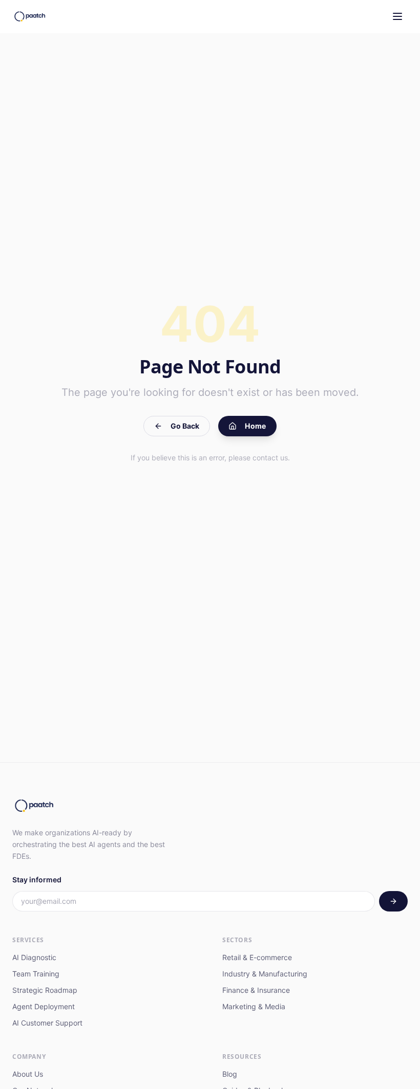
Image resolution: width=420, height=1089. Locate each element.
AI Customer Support (47, 1022)
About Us (27, 1074)
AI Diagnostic (34, 957)
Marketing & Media (253, 1006)
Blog (229, 1074)
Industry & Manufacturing (264, 973)
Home (255, 425)
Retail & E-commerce (257, 957)
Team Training (35, 973)
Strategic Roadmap (44, 990)
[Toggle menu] (397, 16)
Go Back (185, 425)
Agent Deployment (43, 1006)
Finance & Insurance (256, 990)
